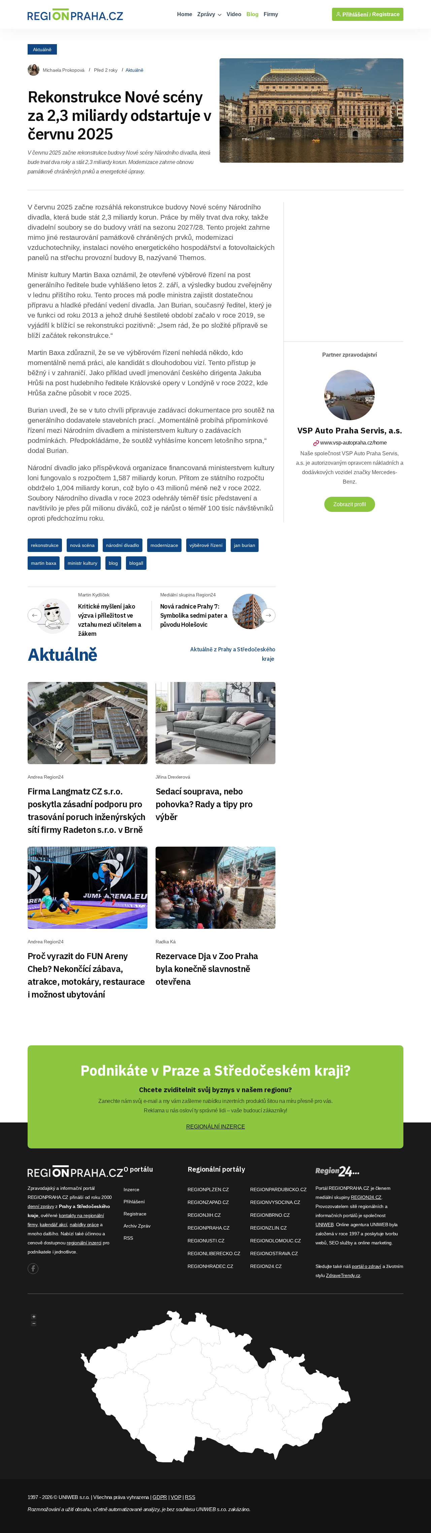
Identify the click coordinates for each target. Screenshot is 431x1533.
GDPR (160, 1497)
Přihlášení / (356, 14)
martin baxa (43, 563)
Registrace (386, 14)
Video (234, 14)
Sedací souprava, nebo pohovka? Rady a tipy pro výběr (204, 803)
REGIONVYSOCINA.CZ (275, 1202)
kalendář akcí (53, 1224)
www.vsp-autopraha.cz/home (353, 443)
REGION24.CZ (266, 1266)
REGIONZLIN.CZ (268, 1228)
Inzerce (131, 1189)
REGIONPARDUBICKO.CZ (278, 1189)
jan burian (244, 545)
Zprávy (207, 14)
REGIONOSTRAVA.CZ (274, 1253)
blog (113, 563)
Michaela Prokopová (64, 70)
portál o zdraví (366, 1266)
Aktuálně (42, 49)
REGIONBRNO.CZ (270, 1215)
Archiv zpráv (137, 1226)
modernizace (164, 545)
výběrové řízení (206, 545)
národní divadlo (122, 545)
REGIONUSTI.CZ (206, 1240)
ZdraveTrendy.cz (343, 1275)
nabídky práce (84, 1224)
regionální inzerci (84, 1242)
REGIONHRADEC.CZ (210, 1266)
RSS (128, 1238)
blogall (136, 563)
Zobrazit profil (349, 504)
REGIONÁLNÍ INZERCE (215, 1127)
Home (184, 14)
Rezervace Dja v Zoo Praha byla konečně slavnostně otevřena (207, 968)
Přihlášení (134, 1201)
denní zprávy (41, 1206)
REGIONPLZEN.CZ (208, 1189)
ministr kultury (82, 563)
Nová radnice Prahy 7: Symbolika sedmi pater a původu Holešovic (194, 615)
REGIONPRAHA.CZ (209, 1228)
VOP (176, 1497)
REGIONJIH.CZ (204, 1215)
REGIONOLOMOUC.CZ (275, 1240)
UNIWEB (324, 1224)
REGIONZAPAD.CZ (208, 1202)
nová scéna (82, 545)
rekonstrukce (45, 545)
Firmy (271, 14)
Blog (252, 14)
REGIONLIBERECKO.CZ (214, 1253)
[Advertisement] (360, 266)
